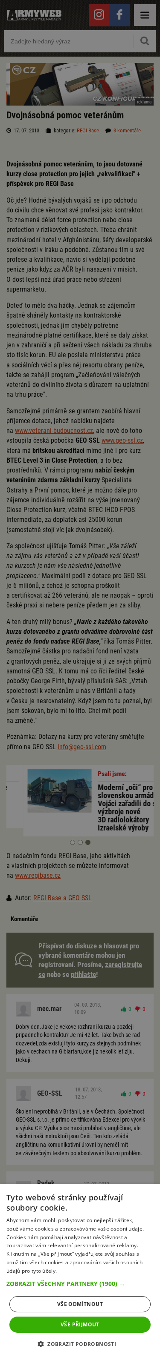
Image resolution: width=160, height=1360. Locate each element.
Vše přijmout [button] (80, 1324)
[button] (80, 1284)
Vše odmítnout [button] (80, 1304)
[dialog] (80, 1272)
